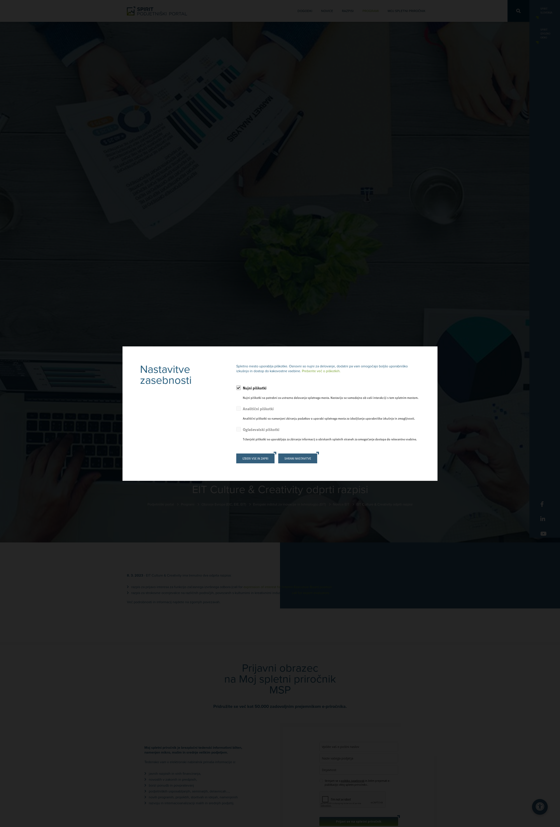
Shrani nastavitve (297, 458)
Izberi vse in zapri (255, 458)
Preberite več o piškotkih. (321, 371)
